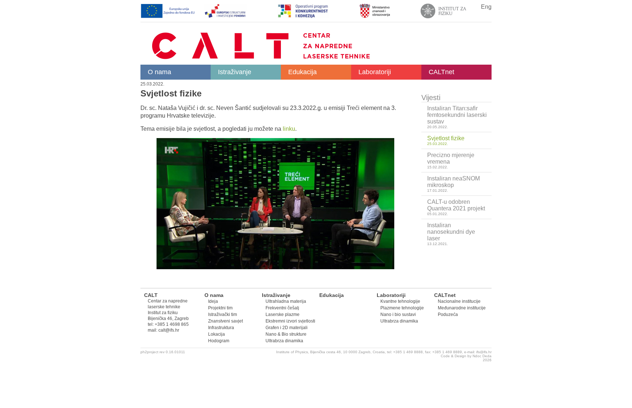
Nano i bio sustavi (398, 314)
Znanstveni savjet (225, 321)
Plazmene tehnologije (402, 307)
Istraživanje (234, 72)
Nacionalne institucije (459, 301)
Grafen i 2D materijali (287, 327)
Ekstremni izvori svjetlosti (290, 321)
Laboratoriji (374, 72)
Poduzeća (448, 314)
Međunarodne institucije (462, 307)
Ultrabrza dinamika (284, 340)
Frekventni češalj (282, 307)
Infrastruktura (221, 327)
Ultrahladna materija (286, 301)
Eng (486, 7)
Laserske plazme (283, 314)
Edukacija (302, 72)
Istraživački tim (222, 314)
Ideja (213, 301)
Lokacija (216, 334)
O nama (159, 72)
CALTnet (441, 72)
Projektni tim (220, 307)
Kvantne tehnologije (400, 301)
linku (289, 129)
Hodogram (218, 340)
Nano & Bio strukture (286, 334)
